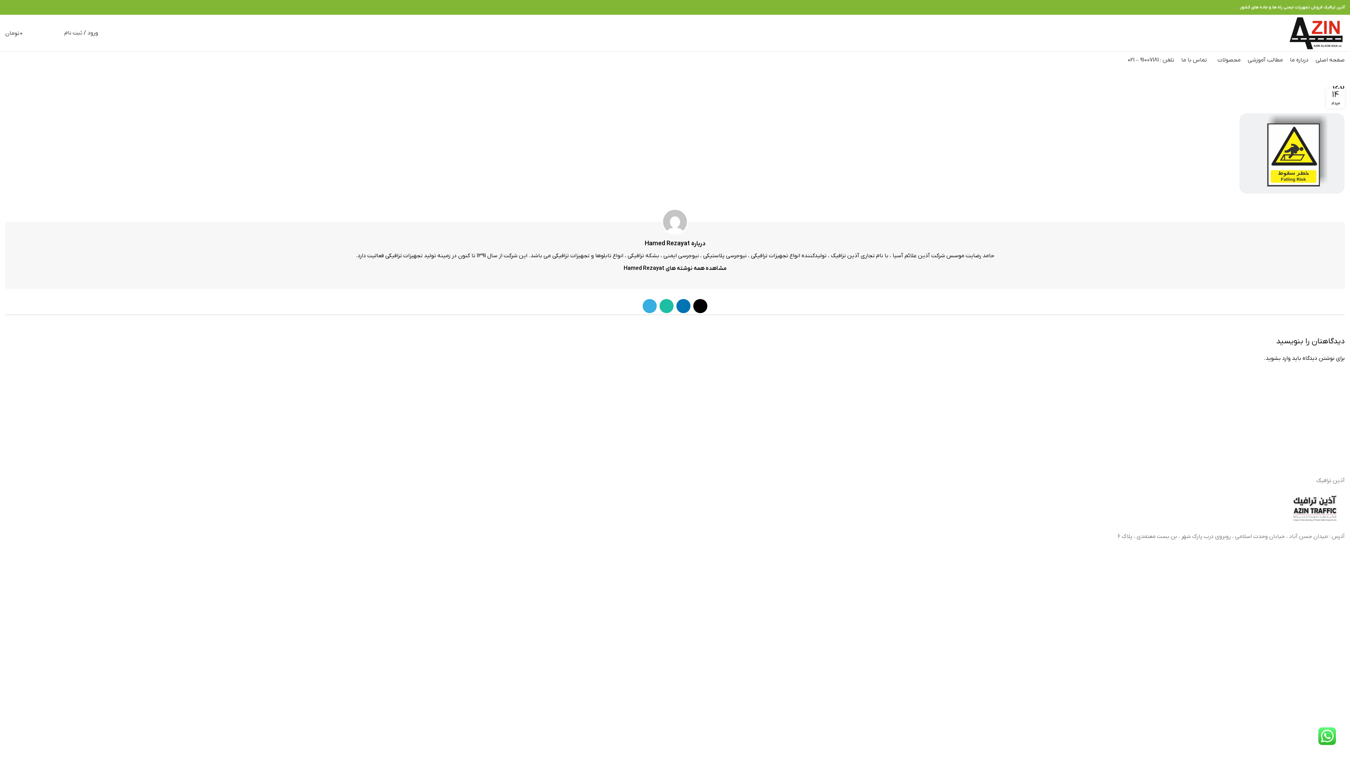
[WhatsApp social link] (17, 7)
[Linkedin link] (25, 7)
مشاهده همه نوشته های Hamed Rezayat (675, 268)
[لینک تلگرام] (9, 7)
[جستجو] (55, 33)
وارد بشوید (1278, 358)
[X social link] (34, 7)
